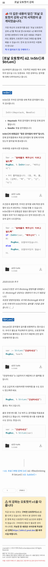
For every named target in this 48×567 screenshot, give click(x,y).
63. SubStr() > (29, 474)
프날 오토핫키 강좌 (19, 5)
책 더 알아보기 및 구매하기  (17, 49)
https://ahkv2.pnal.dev (24, 530)
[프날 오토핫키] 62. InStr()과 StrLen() (23, 60)
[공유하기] (10, 490)
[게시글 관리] (13, 490)
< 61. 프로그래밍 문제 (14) (14, 471)
